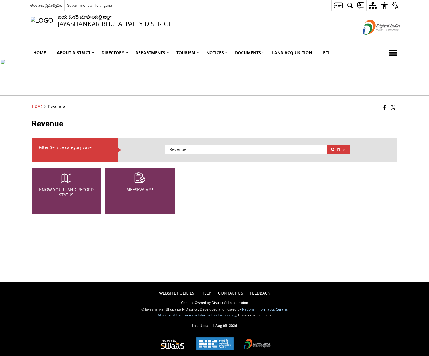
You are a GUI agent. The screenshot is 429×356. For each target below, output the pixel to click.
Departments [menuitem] (150, 52)
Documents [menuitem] (248, 52)
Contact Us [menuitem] (230, 293)
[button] (394, 52)
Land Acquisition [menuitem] (292, 52)
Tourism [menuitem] (185, 52)
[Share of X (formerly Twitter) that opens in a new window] (393, 107)
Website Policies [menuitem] (176, 293)
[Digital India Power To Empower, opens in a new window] (257, 344)
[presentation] (246, 149)
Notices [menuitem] (215, 52)
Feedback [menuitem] (260, 293)
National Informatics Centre (264, 309)
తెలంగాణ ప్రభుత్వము (46, 5)
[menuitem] (338, 5)
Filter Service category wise (65, 147)
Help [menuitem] (206, 293)
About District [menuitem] (73, 52)
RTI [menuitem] (326, 52)
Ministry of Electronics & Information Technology (197, 315)
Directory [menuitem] (113, 52)
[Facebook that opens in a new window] (384, 107)
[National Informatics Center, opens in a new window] (215, 344)
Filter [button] (342, 149)
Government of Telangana (89, 5)
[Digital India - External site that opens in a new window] (374, 39)
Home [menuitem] (39, 52)
